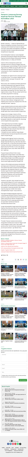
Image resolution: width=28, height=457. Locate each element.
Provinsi (2, 12)
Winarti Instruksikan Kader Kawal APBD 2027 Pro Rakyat (15, 430)
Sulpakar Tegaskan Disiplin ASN (8, 250)
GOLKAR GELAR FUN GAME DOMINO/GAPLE (14, 399)
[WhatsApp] (18, 444)
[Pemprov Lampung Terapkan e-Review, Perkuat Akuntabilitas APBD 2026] (7, 268)
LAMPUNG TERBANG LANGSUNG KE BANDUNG (14, 403)
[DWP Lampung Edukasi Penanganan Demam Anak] (21, 281)
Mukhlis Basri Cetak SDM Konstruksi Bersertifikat (15, 411)
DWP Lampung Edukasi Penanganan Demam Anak (12, 248)
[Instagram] (13, 444)
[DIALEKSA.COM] (7, 3)
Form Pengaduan (8, 450)
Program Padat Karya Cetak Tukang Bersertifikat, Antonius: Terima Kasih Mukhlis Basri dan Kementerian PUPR (14, 425)
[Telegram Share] (23, 260)
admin (5, 20)
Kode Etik (8, 447)
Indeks (3, 447)
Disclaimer (6, 449)
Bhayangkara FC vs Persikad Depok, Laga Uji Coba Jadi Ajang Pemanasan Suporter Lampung (15, 420)
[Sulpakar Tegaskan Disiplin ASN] (7, 294)
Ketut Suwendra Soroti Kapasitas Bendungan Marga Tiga (14, 390)
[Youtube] (15, 444)
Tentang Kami (13, 449)
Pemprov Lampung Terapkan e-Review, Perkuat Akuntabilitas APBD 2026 (11, 241)
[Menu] (2, 3)
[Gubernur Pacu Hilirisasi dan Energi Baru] (7, 281)
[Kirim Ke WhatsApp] (26, 260)
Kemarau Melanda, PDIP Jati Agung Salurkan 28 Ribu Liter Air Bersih (15, 395)
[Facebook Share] (16, 260)
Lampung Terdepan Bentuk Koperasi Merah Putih (11, 251)
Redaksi (17, 447)
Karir (13, 447)
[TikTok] (20, 444)
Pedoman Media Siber (18, 450)
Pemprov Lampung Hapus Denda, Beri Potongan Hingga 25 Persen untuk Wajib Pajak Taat (14, 244)
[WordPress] (11, 444)
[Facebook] (8, 444)
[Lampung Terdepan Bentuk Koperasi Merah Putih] (21, 294)
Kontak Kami (20, 449)
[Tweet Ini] (18, 260)
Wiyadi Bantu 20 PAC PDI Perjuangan (13, 407)
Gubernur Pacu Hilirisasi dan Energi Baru (9, 246)
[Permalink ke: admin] (2, 21)
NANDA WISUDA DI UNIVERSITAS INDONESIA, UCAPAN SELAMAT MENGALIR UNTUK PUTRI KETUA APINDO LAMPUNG (14, 416)
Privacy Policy (23, 447)
